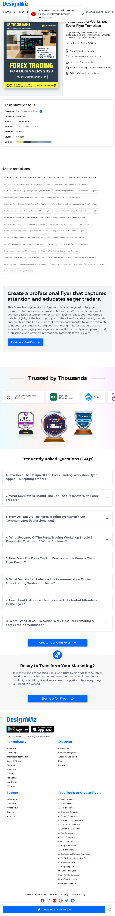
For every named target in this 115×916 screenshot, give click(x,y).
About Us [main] (11, 816)
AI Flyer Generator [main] (66, 799)
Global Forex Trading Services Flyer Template (22, 231)
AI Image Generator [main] (67, 846)
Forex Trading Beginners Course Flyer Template (66, 237)
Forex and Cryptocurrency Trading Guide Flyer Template (27, 191)
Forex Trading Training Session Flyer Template (60, 251)
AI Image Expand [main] (66, 867)
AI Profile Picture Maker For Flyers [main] (73, 858)
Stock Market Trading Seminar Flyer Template (23, 184)
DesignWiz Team (29, 111)
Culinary (10, 774)
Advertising (12, 748)
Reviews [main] (10, 812)
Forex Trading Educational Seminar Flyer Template (24, 224)
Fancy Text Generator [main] (68, 879)
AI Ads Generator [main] (66, 833)
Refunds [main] (53, 895)
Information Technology (17, 757)
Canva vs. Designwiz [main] (67, 753)
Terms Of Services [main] (36, 895)
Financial (11, 765)
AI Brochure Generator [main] (68, 812)
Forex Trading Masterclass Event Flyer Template (23, 217)
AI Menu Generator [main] (66, 808)
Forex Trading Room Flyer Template (19, 271)
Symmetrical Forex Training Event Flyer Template (68, 244)
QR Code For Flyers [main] (67, 871)
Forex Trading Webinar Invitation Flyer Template (60, 197)
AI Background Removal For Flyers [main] (74, 854)
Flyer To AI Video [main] (65, 841)
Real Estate (12, 778)
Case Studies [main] (64, 748)
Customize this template (57, 910)
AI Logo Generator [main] (66, 837)
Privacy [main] (64, 895)
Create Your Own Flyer (23, 342)
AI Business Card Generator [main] (70, 820)
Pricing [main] (61, 765)
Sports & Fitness (14, 761)
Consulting (11, 753)
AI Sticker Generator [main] (67, 850)
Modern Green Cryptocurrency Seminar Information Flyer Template (77, 264)
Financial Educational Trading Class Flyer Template (24, 177)
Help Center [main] (12, 799)
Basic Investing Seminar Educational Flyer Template (25, 264)
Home (7, 12)
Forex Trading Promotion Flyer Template (20, 251)
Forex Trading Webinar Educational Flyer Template (69, 224)
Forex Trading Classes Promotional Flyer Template (66, 184)
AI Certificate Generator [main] (69, 825)
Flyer (21, 12)
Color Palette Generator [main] (69, 875)
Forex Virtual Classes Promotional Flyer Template (24, 244)
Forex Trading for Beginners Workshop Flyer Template (75, 204)
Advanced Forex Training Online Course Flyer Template (26, 204)
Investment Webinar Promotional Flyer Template (24, 257)
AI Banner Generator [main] (67, 816)
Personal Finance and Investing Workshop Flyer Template (71, 257)
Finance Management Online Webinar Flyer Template (75, 191)
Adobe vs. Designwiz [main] (67, 757)
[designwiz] (44, 900)
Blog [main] (60, 761)
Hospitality (11, 769)
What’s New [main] (12, 808)
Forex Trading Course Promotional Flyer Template (65, 231)
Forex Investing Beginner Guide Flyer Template (23, 237)
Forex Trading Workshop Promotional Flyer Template (76, 211)
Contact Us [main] (12, 804)
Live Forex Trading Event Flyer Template (20, 197)
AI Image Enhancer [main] (67, 862)
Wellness (11, 786)
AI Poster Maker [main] (65, 804)
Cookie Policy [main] (78, 895)
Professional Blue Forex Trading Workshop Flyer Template (27, 211)
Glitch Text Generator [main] (67, 883)
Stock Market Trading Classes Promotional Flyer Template (72, 177)
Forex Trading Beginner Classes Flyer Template (66, 217)
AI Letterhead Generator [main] (69, 829)
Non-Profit (12, 782)
